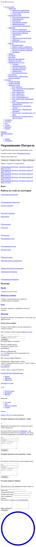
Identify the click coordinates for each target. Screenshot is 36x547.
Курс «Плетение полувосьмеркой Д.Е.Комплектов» (23, 89)
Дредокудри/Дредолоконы (20, 12)
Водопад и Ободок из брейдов (22, 50)
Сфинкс (11, 54)
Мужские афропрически (16, 59)
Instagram (23, 433)
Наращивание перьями (19, 22)
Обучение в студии (7, 383)
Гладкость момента (7, 205)
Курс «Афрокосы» (18, 94)
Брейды (10, 43)
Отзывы (7, 125)
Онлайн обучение (14, 81)
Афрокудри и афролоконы (20, 10)
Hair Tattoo (11, 57)
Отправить (5, 450)
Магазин (4, 314)
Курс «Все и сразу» (18, 95)
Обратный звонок (6, 133)
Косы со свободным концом (21, 31)
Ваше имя (4, 490)
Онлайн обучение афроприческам (12, 373)
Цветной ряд (16, 21)
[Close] (1, 458)
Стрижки (15, 64)
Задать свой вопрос (28, 160)
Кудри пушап (16, 14)
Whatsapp (4, 132)
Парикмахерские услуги (16, 62)
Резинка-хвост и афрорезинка (18, 76)
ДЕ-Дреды (11, 55)
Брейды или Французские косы (22, 48)
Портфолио (8, 120)
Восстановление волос (19, 73)
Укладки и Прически (19, 68)
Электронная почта (7, 492)
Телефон (3, 337)
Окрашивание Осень (7, 238)
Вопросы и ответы (15, 160)
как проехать (5, 348)
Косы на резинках (14, 78)
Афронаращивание (18, 24)
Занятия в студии (14, 85)
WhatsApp (23, 431)
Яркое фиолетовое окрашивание (11, 261)
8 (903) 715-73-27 (8, 2)
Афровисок (16, 52)
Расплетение (12, 74)
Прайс (3, 288)
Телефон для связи (7, 494)
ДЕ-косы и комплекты (19, 29)
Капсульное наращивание (20, 17)
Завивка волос (17, 71)
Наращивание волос (15, 15)
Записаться (5, 160)
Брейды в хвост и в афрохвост (22, 47)
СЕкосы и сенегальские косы (21, 38)
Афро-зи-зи (16, 40)
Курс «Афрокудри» (18, 92)
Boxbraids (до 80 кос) (19, 41)
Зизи (13, 36)
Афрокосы (11, 28)
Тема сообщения (6, 496)
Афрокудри (12, 8)
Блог (6, 123)
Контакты (8, 127)
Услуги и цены (9, 7)
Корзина (7, 128)
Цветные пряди (6, 249)
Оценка (3, 498)
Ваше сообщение (6, 508)
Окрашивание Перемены (9, 272)
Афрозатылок (16, 34)
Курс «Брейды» (17, 87)
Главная (7, 139)
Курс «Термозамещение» (20, 97)
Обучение (8, 80)
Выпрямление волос (19, 69)
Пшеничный (5, 216)
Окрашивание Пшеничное (9, 194)
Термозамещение (17, 19)
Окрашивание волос (19, 66)
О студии (8, 121)
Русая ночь (4, 227)
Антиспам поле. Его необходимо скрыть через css (17, 486)
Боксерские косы (17, 45)
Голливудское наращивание (21, 26)
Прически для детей (15, 61)
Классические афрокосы (20, 33)
